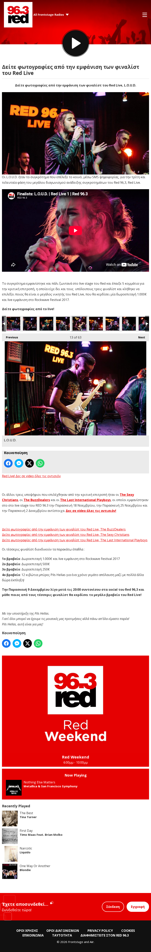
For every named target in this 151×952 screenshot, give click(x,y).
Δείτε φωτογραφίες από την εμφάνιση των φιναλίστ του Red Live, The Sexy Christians (65, 534)
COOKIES (128, 930)
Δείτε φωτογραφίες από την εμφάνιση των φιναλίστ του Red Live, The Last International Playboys (74, 540)
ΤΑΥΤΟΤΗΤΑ (62, 935)
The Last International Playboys (85, 500)
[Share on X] (29, 463)
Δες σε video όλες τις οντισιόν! (91, 511)
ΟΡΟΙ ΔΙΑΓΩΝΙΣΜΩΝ (62, 930)
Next (139, 337)
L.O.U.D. (13, 324)
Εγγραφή (138, 907)
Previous (10, 337)
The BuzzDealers (37, 500)
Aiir (92, 942)
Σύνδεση (113, 907)
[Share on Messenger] (19, 463)
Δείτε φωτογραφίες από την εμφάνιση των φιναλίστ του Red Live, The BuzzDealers (64, 529)
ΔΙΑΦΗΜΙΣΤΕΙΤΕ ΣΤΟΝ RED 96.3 (104, 935)
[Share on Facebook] (8, 463)
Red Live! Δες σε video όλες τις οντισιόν (31, 476)
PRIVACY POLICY (100, 930)
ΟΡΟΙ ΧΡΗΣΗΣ (27, 930)
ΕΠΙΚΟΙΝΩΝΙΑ (33, 935)
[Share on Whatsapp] (40, 463)
